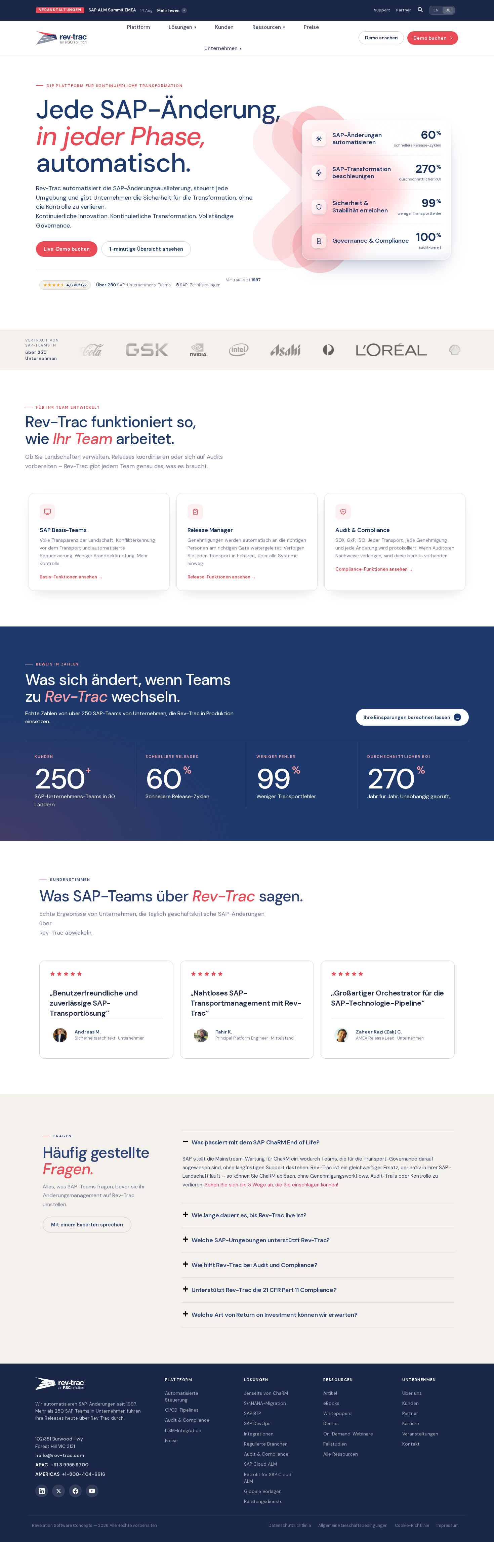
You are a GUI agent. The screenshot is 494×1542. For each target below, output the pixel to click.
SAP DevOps (257, 1423)
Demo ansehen (381, 38)
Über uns (412, 1393)
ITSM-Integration (183, 1430)
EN (436, 10)
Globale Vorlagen (263, 1491)
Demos (331, 1423)
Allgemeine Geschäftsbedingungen (352, 1525)
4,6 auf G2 (65, 285)
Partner (403, 10)
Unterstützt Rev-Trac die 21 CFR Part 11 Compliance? (264, 1290)
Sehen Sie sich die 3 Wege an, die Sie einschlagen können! (271, 1184)
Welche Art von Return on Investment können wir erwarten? (275, 1315)
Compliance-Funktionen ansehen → (374, 569)
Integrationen (259, 1434)
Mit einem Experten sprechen (87, 1225)
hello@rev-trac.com (59, 1455)
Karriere (410, 1423)
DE (448, 10)
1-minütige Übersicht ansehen (146, 249)
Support (382, 10)
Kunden (224, 27)
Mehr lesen (168, 10)
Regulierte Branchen (266, 1444)
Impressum (448, 1525)
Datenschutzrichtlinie (290, 1525)
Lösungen (182, 27)
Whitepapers (337, 1413)
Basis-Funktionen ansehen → (71, 577)
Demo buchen (430, 38)
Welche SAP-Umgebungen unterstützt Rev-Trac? (261, 1240)
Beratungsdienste (263, 1501)
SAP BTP (252, 1413)
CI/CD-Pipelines (182, 1410)
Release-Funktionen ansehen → (222, 577)
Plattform (138, 27)
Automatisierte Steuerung (181, 1396)
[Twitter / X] (58, 1491)
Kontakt (411, 1444)
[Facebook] (75, 1491)
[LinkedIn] (41, 1491)
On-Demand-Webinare (348, 1434)
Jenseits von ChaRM (266, 1393)
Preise (311, 27)
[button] (318, 1142)
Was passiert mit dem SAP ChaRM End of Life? (256, 1142)
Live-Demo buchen (67, 249)
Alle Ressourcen (340, 1454)
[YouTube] (92, 1491)
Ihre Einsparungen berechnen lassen (407, 717)
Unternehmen (223, 48)
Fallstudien (335, 1444)
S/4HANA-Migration (265, 1403)
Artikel (330, 1393)
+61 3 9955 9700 (69, 1465)
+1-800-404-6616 (83, 1474)
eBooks (331, 1403)
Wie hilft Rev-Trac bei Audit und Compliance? (255, 1265)
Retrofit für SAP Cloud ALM (267, 1478)
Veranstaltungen (420, 1434)
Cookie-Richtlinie (412, 1525)
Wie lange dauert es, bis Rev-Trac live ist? (249, 1215)
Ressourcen (268, 27)
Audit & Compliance (187, 1420)
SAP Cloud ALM (260, 1464)
